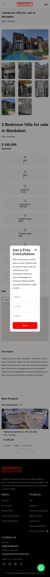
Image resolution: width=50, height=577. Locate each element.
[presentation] (17, 452)
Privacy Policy (7, 511)
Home (4, 21)
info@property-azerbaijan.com (15, 554)
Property (11, 21)
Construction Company (38, 511)
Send (25, 325)
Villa (31, 501)
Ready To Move (35, 516)
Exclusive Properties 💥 (38, 531)
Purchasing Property (10, 521)
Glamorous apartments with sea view (20, 432)
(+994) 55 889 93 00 (10, 546)
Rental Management (37, 526)
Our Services (7, 506)
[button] (20, 359)
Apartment (33, 506)
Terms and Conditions (10, 516)
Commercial (34, 521)
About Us (5, 501)
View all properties (10, 405)
